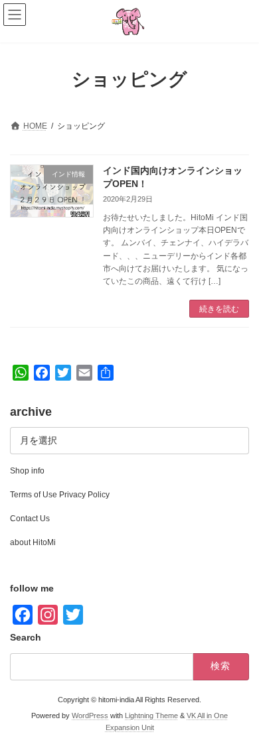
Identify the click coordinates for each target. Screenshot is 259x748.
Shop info (27, 470)
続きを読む (219, 309)
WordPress (90, 715)
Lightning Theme (151, 715)
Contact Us (30, 518)
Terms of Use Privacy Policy (60, 494)
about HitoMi (33, 542)
